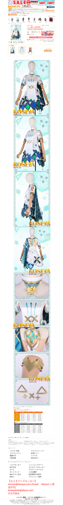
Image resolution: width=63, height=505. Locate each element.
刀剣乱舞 (13, 458)
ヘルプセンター (15, 465)
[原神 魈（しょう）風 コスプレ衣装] (12, 21)
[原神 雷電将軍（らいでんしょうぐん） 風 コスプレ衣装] (45, 21)
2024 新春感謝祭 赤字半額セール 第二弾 (31, 441)
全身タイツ (35, 453)
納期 (28, 32)
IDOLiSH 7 (34, 458)
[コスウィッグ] (18, 13)
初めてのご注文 (15, 474)
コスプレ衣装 (23, 15)
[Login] (51, 7)
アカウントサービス (40, 5)
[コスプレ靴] (22, 13)
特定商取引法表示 (35, 474)
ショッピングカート (36, 465)
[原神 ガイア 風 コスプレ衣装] (23, 21)
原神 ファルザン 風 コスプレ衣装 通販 (22, 437)
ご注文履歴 (49, 5)
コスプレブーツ (15, 453)
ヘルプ (46, 5)
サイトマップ (14, 472)
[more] (20, 444)
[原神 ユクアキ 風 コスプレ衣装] (29, 21)
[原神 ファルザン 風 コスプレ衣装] (18, 21)
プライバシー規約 (35, 477)
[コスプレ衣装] (10, 13)
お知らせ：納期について (12, 441)
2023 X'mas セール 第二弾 (44, 441)
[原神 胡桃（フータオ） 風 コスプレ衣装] (40, 21)
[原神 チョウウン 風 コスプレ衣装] (34, 21)
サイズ (28, 31)
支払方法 (13, 467)
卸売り (12, 477)
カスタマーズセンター (37, 467)
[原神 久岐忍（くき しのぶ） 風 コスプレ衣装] (51, 21)
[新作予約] (14, 13)
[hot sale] (28, 13)
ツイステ (34, 455)
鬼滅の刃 (13, 455)
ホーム (20, 15)
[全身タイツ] (25, 13)
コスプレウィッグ (37, 451)
